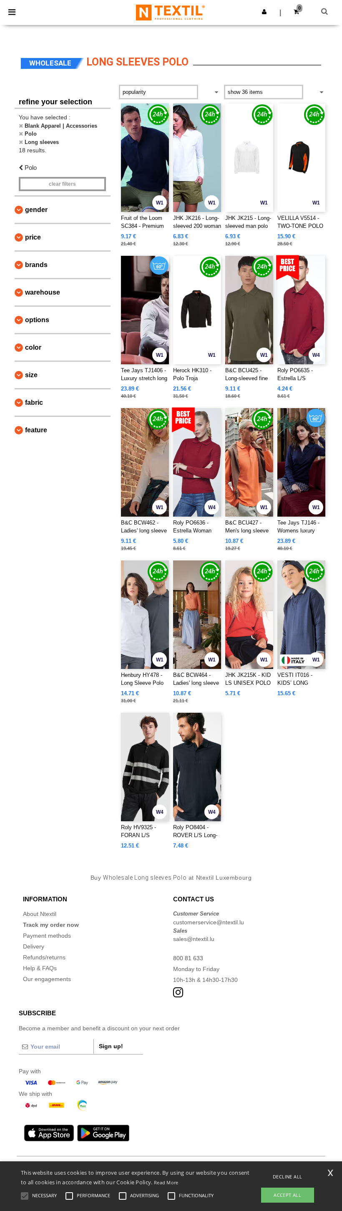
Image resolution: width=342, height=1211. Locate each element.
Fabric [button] (34, 402)
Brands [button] (36, 264)
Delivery (33, 946)
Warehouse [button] (42, 292)
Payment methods (47, 935)
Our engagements (47, 979)
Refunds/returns (44, 957)
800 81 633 (188, 958)
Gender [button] (36, 209)
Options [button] (37, 319)
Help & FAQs (40, 968)
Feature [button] (36, 430)
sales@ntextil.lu (193, 939)
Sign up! (111, 1046)
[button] (264, 11)
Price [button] (33, 237)
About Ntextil (39, 914)
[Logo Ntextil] (170, 12)
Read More (166, 1182)
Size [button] (31, 374)
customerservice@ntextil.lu (208, 922)
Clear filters (62, 184)
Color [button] (33, 347)
